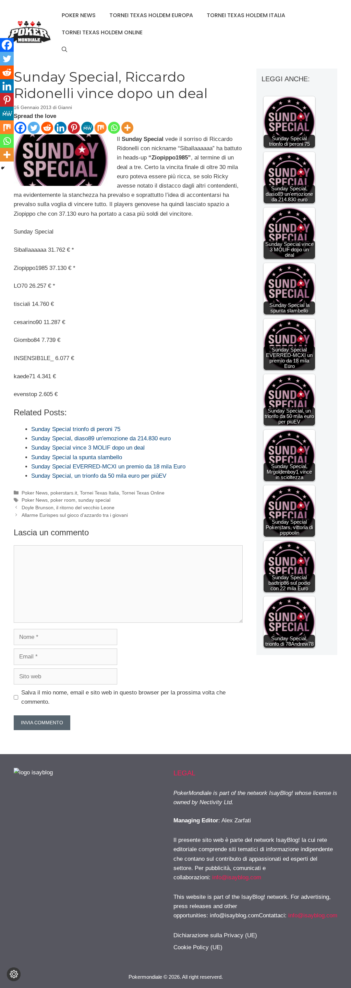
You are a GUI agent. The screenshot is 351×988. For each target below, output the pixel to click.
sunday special (94, 500)
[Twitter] (34, 128)
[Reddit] (47, 128)
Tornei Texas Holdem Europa (151, 15)
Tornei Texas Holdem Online (102, 32)
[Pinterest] (74, 128)
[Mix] (101, 128)
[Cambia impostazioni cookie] (14, 974)
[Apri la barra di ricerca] (64, 49)
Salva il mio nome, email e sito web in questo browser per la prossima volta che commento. (123, 697)
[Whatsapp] (114, 128)
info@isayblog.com (236, 877)
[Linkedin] (60, 128)
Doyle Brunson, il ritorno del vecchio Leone (68, 507)
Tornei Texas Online (143, 493)
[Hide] (2, 168)
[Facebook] (20, 128)
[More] (127, 128)
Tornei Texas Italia (99, 493)
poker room (62, 500)
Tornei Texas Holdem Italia (246, 15)
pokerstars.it (63, 493)
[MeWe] (87, 128)
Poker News (79, 15)
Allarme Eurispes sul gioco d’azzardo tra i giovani (75, 515)
